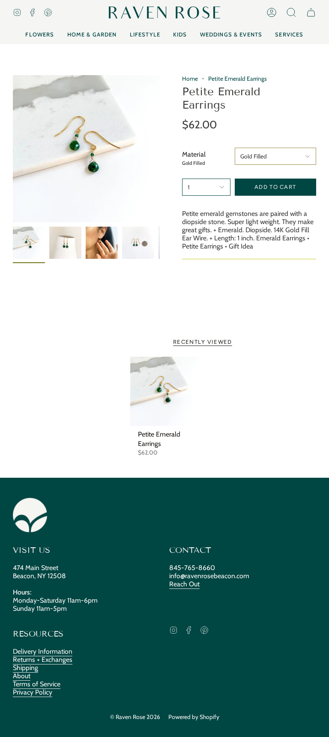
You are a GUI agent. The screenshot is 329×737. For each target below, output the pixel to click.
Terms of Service (36, 684)
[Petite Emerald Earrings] (164, 391)
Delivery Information (42, 651)
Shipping (25, 668)
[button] (291, 12)
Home (190, 78)
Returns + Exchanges (42, 659)
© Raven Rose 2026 (135, 716)
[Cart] (311, 12)
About (21, 676)
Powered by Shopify (193, 716)
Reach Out (184, 584)
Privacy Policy (32, 692)
